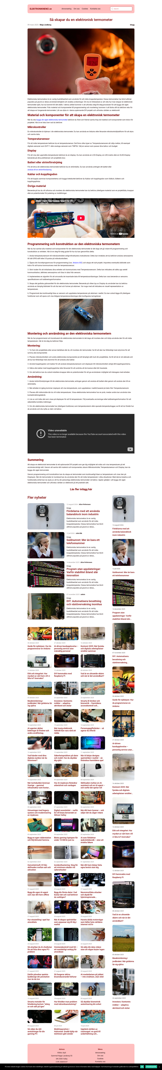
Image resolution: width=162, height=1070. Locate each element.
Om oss (77, 9)
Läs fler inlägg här (81, 489)
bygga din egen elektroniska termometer (51, 120)
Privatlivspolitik (151, 1066)
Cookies (85, 9)
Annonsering (66, 9)
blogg (132, 25)
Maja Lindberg (45, 25)
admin (83, 594)
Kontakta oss (95, 9)
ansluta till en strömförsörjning (39, 170)
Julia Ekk (79, 533)
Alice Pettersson (85, 504)
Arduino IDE (77, 263)
